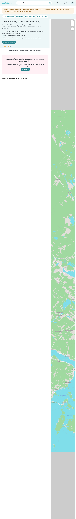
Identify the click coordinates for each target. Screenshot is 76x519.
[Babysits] (7, 3)
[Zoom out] (72, 24)
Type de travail (9, 16)
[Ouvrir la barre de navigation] (72, 2)
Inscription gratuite (9, 42)
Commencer (25, 69)
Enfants (20, 16)
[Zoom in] (72, 21)
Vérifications (31, 16)
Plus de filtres (43, 16)
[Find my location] (72, 28)
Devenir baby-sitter (63, 3)
